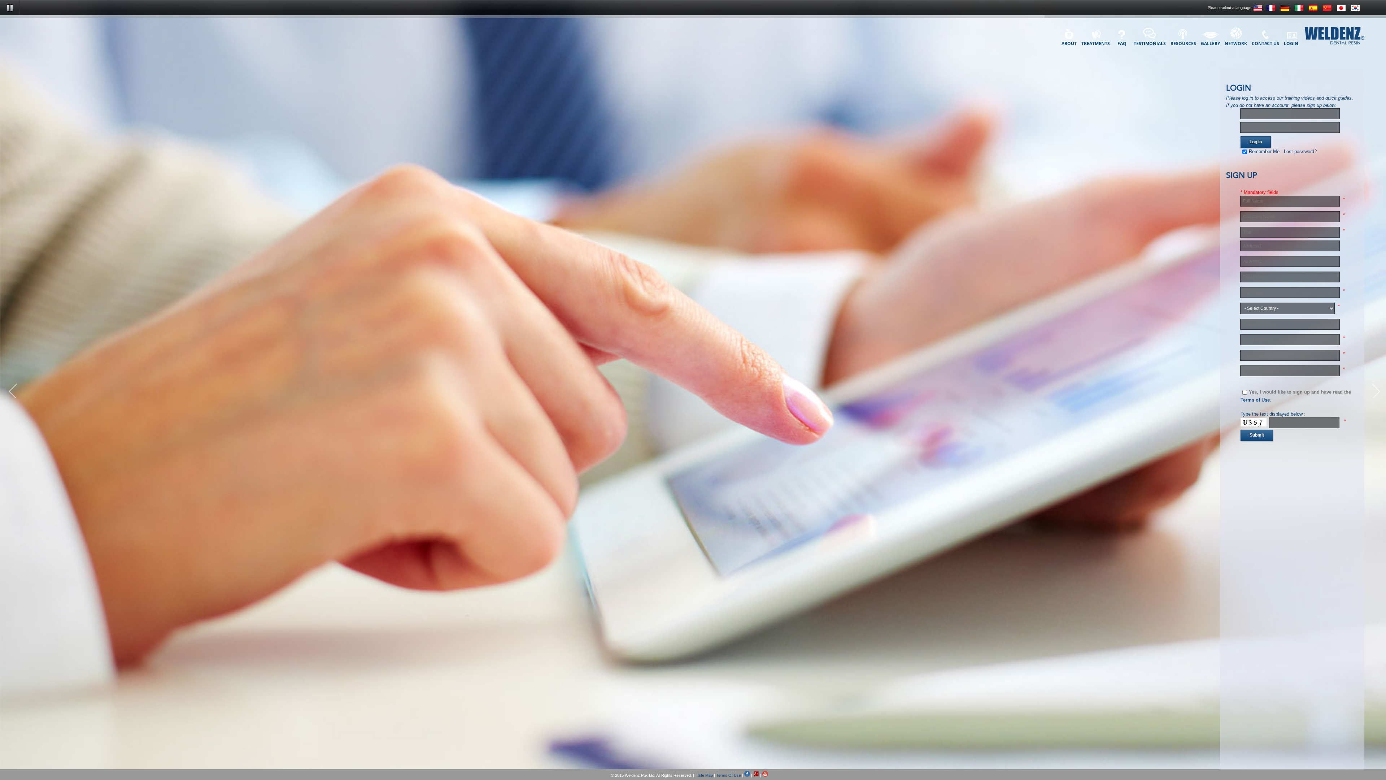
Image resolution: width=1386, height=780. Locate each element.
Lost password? (1300, 151)
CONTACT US (1265, 43)
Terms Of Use (728, 775)
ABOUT (1069, 43)
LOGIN (1291, 43)
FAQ (1121, 43)
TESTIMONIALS (1150, 43)
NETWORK (1236, 43)
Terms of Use (1255, 400)
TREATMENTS (1095, 43)
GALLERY (1210, 43)
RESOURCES (1183, 43)
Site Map (705, 775)
